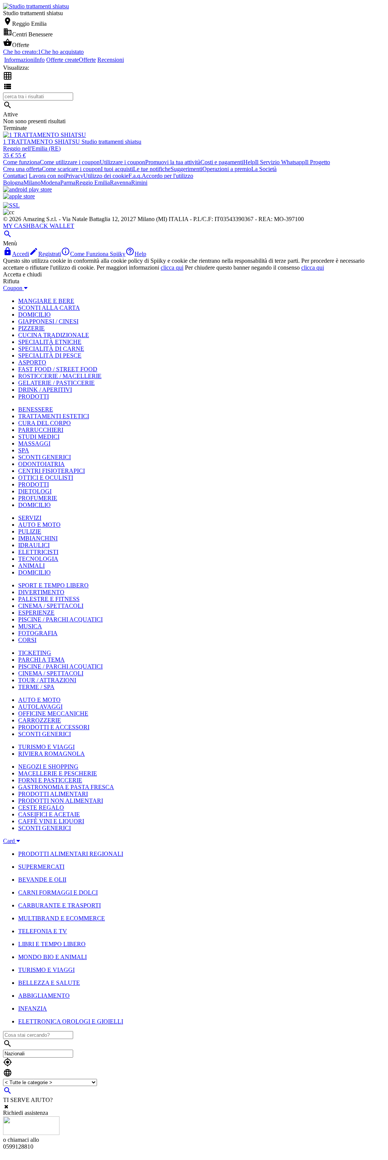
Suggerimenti (186, 169)
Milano (32, 182)
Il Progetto (317, 162)
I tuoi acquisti (117, 169)
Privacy (74, 176)
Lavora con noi (47, 176)
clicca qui (172, 267)
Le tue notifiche (152, 169)
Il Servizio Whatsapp (280, 162)
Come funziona (21, 162)
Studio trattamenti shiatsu (111, 141)
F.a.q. (135, 176)
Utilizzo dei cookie (105, 176)
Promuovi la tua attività (172, 162)
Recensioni (110, 60)
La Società (264, 169)
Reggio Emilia (92, 182)
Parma (67, 182)
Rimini (139, 182)
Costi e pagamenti (221, 162)
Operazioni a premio (226, 169)
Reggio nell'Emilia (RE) (32, 148)
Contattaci (15, 176)
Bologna (13, 182)
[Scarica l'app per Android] (27, 189)
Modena (50, 182)
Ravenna (120, 182)
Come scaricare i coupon (71, 169)
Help (249, 162)
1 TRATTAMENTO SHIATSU (42, 141)
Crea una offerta (22, 169)
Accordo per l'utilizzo (167, 176)
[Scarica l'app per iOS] (19, 196)
